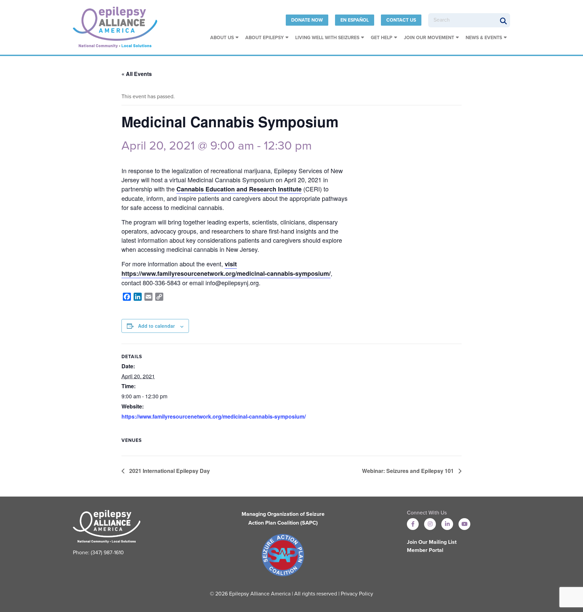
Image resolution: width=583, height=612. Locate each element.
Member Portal (425, 550)
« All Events (136, 74)
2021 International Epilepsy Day (169, 471)
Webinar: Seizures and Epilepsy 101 (408, 471)
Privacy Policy (357, 593)
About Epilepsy (264, 38)
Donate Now (307, 20)
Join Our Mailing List (431, 542)
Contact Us (401, 20)
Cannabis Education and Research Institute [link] (239, 189)
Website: (132, 406)
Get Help (381, 38)
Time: (128, 386)
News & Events (484, 38)
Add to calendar (156, 325)
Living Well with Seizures (327, 38)
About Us (222, 38)
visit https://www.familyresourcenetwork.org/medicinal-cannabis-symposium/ (226, 269)
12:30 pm (288, 145)
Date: (128, 366)
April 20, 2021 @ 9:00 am (187, 145)
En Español (354, 20)
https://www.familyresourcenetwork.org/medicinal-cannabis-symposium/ (213, 416)
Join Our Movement (429, 38)
